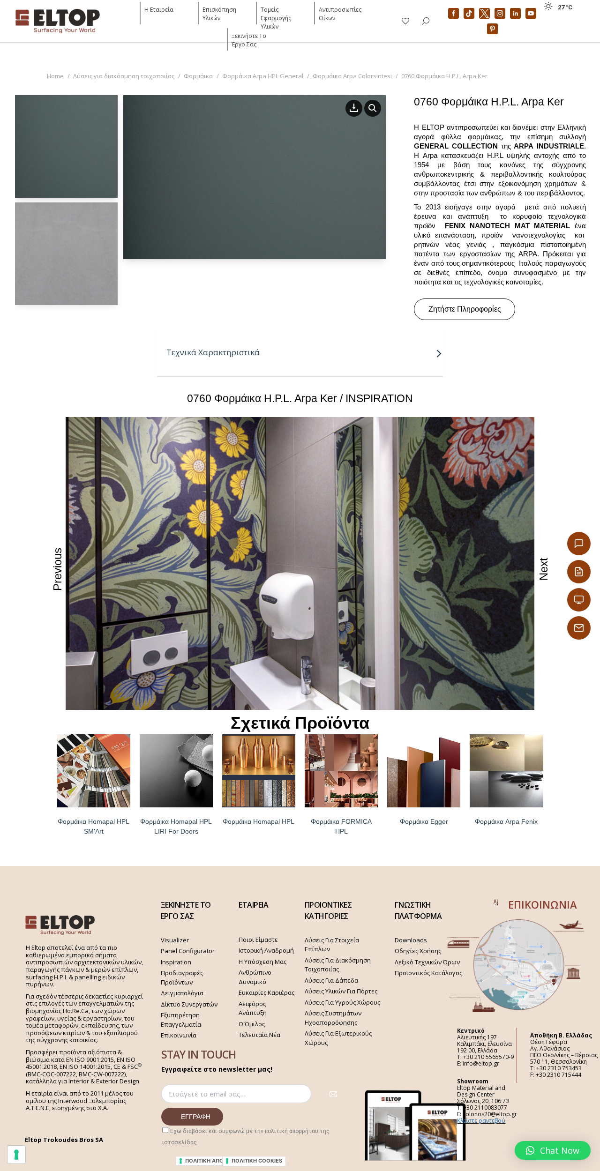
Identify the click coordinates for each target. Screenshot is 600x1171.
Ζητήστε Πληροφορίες (464, 309)
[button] (553, 1150)
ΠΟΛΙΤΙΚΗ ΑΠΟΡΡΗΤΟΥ (215, 1160)
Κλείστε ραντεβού (481, 1121)
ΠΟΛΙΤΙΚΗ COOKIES (257, 1160)
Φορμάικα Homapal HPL (258, 821)
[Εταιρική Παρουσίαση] (579, 600)
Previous (57, 568)
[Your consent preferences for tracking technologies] (16, 1155)
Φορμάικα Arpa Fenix (506, 821)
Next (543, 569)
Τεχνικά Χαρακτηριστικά (213, 352)
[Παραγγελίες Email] (579, 628)
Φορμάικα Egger (424, 821)
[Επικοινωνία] (579, 543)
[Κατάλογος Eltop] (579, 571)
